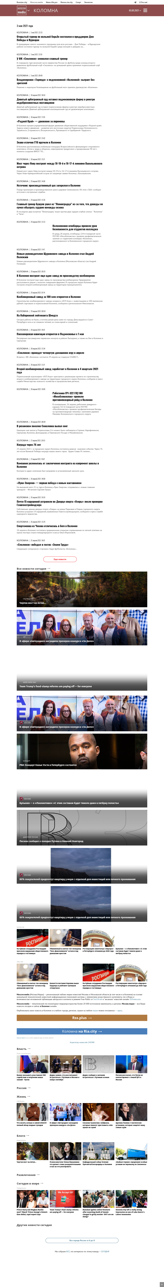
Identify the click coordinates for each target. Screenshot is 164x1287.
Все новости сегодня (31, 568)
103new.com (135, 999)
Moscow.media (36, 2)
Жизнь (21, 1096)
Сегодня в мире (28, 1183)
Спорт (78, 2)
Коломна (22, 32)
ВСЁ (68, 1251)
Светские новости (21, 1038)
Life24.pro (20, 1101)
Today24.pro (21, 1188)
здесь (119, 1010)
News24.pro (21, 1140)
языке (95, 1010)
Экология (88, 2)
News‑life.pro (51, 2)
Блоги (21, 1135)
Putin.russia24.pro (23, 1053)
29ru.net (20, 962)
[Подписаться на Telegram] (135, 2)
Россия (22, 1088)
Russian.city (22, 2)
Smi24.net (20, 927)
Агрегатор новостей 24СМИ (82, 1042)
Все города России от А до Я (82, 1240)
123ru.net (143, 2)
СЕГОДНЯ (105, 1251)
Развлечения (26, 1175)
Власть (22, 1049)
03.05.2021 (134, 10)
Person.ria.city (67, 2)
